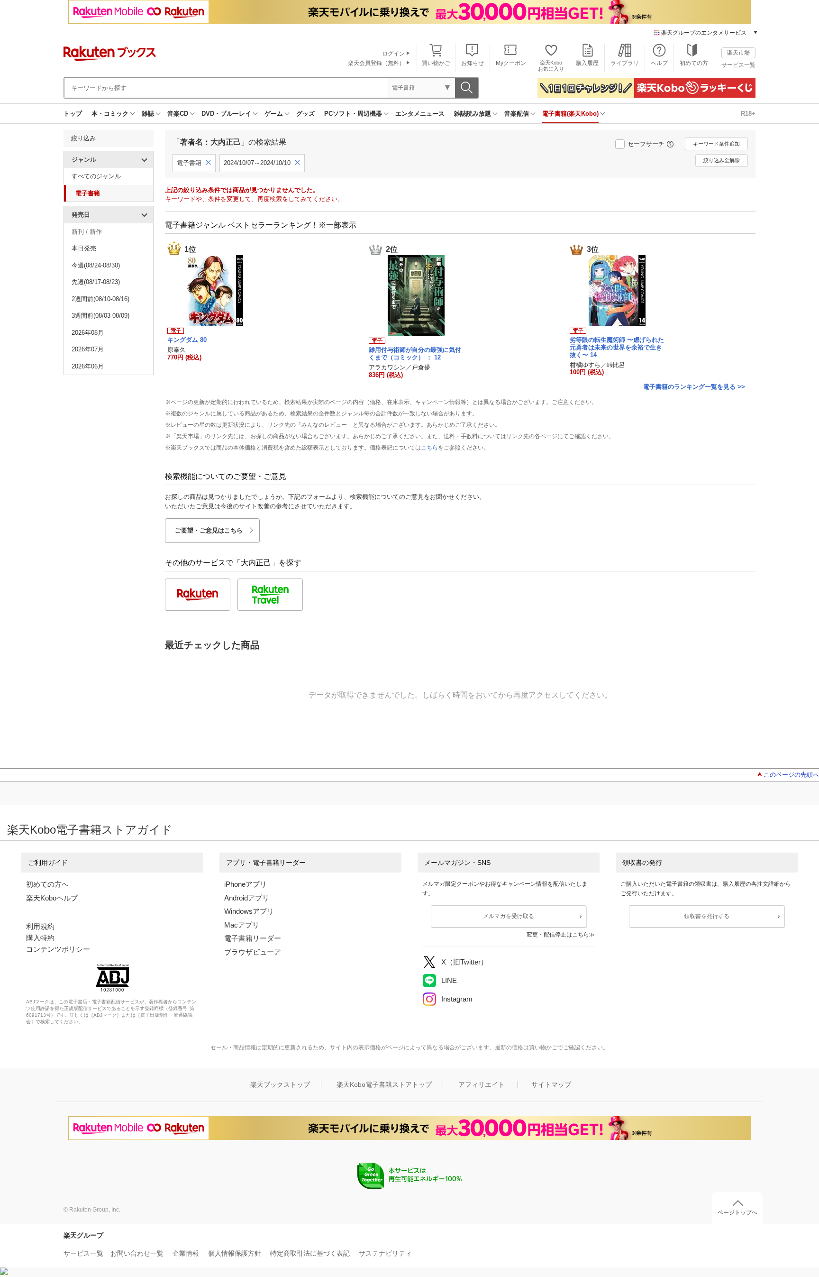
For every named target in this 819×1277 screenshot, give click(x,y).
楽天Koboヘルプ (52, 898)
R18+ (748, 113)
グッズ (305, 113)
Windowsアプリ (249, 911)
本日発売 (84, 248)
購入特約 (40, 938)
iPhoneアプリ (245, 884)
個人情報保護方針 (234, 1253)
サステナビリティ (385, 1253)
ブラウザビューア (252, 952)
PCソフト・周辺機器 (353, 113)
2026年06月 (88, 366)
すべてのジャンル (96, 176)
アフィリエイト (481, 1084)
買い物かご (436, 63)
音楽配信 (516, 113)
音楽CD (177, 113)
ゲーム (273, 113)
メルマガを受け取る (508, 916)
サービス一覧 (738, 65)
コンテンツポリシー (58, 949)
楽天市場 (738, 52)
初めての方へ (47, 884)
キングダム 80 (187, 339)
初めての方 (694, 63)
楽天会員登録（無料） (376, 63)
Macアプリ (241, 925)
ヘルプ (659, 63)
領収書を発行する (706, 916)
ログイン (393, 53)
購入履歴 (587, 63)
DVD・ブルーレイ (226, 113)
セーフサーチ (646, 143)
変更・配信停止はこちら (558, 934)
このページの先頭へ (791, 774)
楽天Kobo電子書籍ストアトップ (384, 1084)
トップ (73, 113)
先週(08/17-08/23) (96, 281)
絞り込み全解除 (721, 160)
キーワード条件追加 (716, 144)
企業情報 (186, 1253)
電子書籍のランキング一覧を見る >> (694, 386)
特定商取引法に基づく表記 (310, 1253)
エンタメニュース (420, 113)
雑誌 (148, 113)
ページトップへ (737, 1212)
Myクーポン (511, 63)
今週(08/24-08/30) (96, 265)
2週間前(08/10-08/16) (100, 299)
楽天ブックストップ (280, 1084)
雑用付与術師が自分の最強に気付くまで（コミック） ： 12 (415, 353)
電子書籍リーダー (252, 938)
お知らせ (472, 63)
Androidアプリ (246, 898)
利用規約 (40, 926)
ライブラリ (624, 63)
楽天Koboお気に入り (551, 66)
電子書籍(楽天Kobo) (570, 113)
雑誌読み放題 (472, 113)
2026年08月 (88, 332)
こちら (429, 447)
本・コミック (109, 113)
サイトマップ (551, 1084)
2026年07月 (88, 349)
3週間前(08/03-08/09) (100, 315)
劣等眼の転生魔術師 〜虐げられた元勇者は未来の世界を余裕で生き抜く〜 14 (617, 347)
